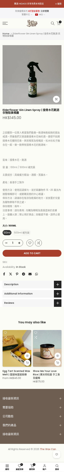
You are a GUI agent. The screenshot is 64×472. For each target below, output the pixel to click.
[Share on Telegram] (23, 274)
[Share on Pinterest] (17, 274)
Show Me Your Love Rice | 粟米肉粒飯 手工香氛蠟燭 (46, 374)
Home (6, 33)
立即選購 (45, 11)
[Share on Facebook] (4, 274)
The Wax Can (48, 449)
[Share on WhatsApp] (36, 274)
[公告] (29, 3)
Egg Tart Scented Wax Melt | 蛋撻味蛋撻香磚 (16, 372)
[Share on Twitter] (10, 274)
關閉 (59, 4)
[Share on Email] (30, 274)
